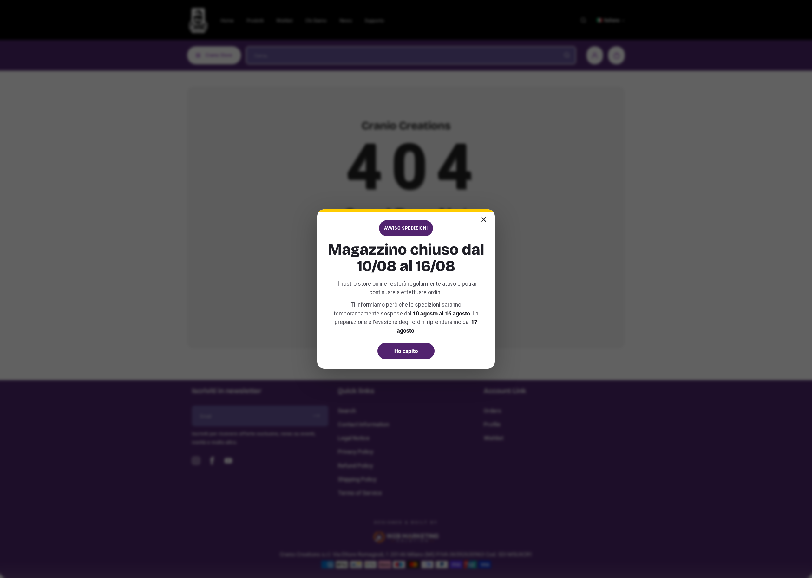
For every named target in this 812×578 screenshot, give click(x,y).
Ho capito (406, 351)
